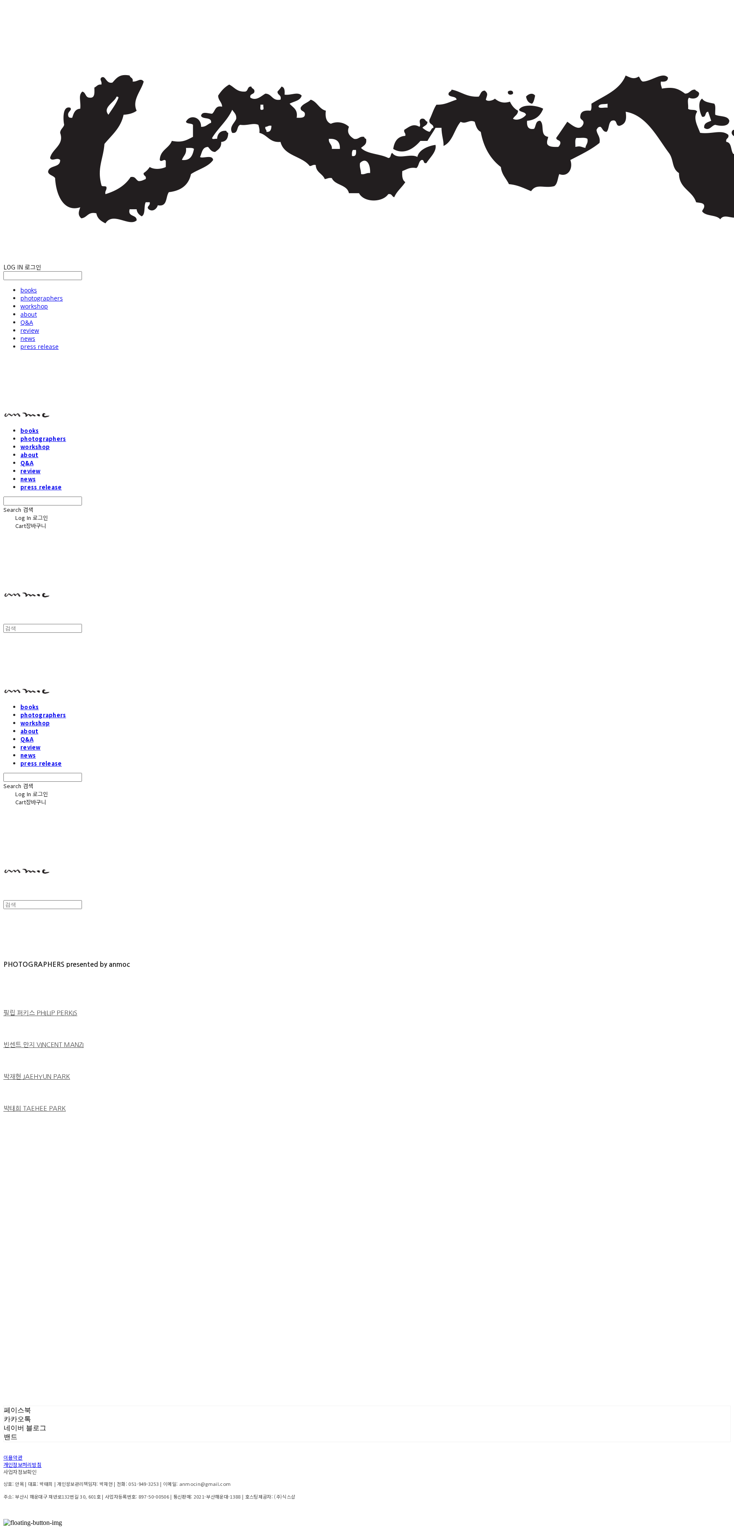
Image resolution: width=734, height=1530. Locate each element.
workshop (34, 306)
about (28, 314)
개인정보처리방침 (22, 1464)
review (29, 330)
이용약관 (13, 1457)
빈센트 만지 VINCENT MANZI (43, 1045)
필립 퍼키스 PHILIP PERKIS (40, 1013)
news (27, 338)
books (28, 290)
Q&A (26, 322)
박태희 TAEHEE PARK (34, 1108)
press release (39, 346)
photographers (41, 298)
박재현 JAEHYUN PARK (36, 1076)
